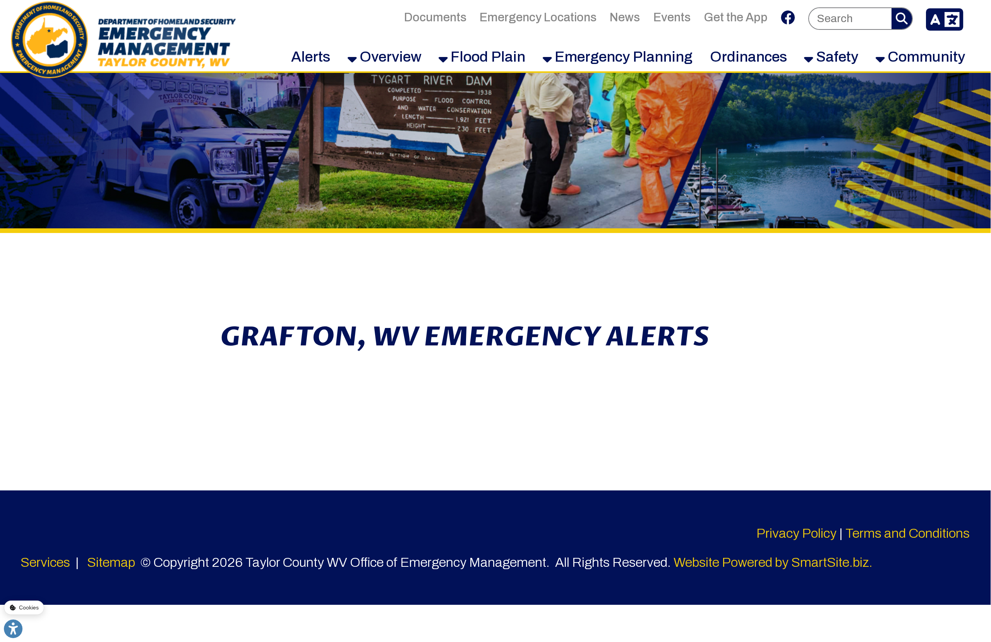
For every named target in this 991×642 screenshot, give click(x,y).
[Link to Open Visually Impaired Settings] (13, 629)
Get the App (736, 17)
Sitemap (111, 562)
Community (925, 57)
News (625, 17)
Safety (835, 57)
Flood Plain (486, 57)
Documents (435, 17)
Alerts (310, 57)
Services (45, 562)
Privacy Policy (796, 533)
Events (672, 17)
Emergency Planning (622, 57)
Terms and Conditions (907, 533)
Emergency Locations (538, 17)
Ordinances (748, 57)
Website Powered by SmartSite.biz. (773, 562)
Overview (389, 57)
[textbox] (850, 18)
